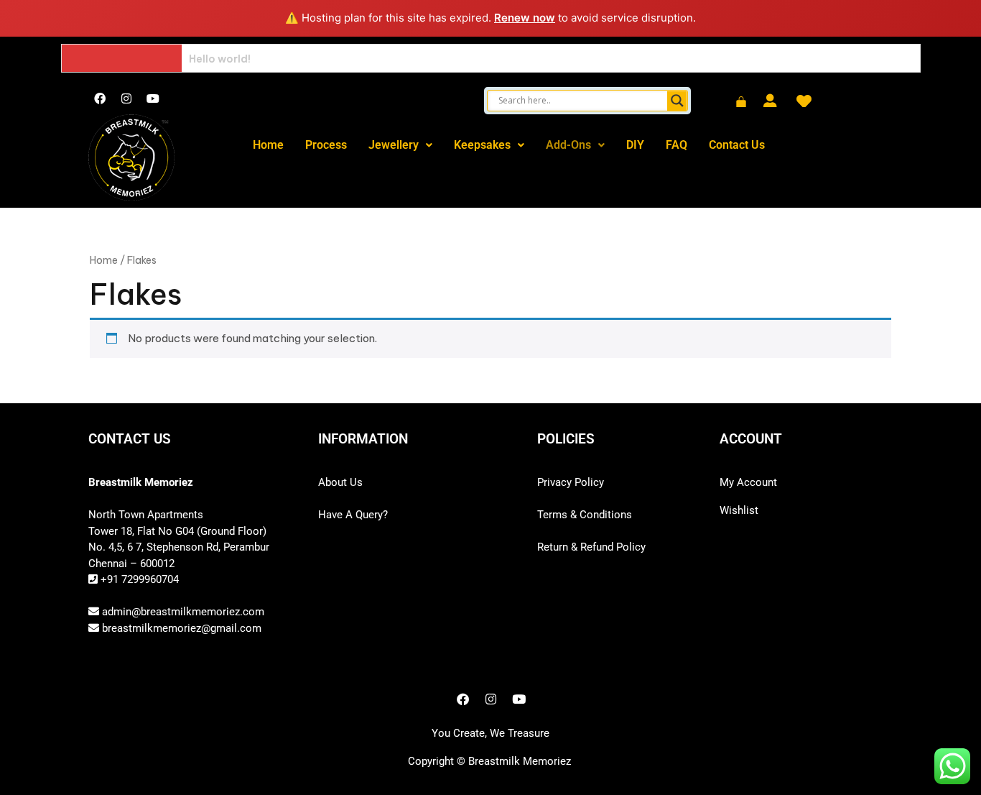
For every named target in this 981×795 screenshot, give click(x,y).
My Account (748, 482)
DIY (635, 145)
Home (268, 145)
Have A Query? (353, 514)
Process (326, 145)
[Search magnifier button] (677, 101)
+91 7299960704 (138, 579)
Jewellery (393, 145)
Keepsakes (482, 145)
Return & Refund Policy (591, 547)
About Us (340, 482)
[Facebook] (99, 98)
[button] (400, 145)
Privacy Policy (570, 482)
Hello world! (220, 58)
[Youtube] (152, 98)
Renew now (524, 17)
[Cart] (741, 103)
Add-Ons (568, 145)
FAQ (676, 145)
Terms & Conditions (584, 514)
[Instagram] (126, 98)
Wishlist (739, 510)
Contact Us (737, 145)
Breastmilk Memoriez (519, 761)
